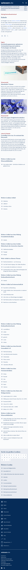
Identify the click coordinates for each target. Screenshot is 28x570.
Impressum (3, 555)
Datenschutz (3, 557)
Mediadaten (3, 562)
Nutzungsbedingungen (5, 563)
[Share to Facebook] (5, 36)
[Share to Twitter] (7, 36)
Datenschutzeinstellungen (6, 558)
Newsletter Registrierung (6, 565)
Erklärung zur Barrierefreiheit (7, 560)
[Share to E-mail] (2, 36)
